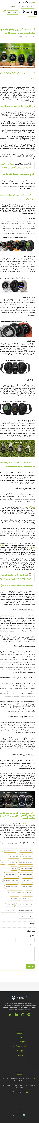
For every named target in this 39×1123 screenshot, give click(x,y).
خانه (18, 1037)
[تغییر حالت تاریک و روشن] (20, 12)
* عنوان (28, 936)
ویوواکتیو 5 (31, 507)
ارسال (29, 966)
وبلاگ (18, 1050)
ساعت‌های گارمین (25, 824)
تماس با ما (18, 1055)
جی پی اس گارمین (18, 1046)
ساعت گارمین (18, 1041)
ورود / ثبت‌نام (11, 12)
